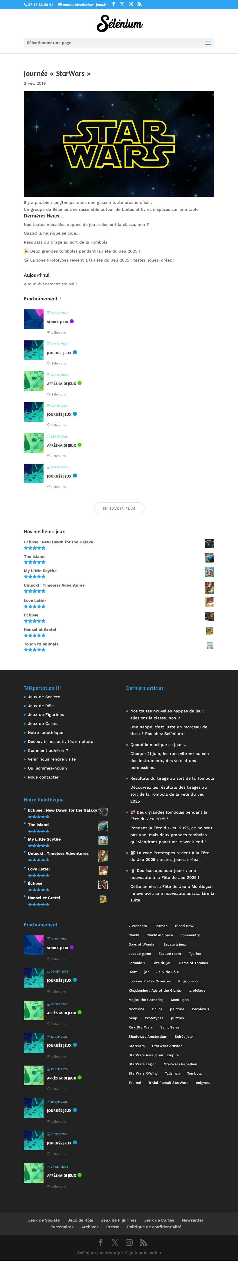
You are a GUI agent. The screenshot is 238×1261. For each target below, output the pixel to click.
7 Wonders (138, 926)
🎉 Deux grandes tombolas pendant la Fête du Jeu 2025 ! (82, 251)
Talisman (172, 1073)
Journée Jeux (59, 353)
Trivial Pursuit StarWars (168, 1083)
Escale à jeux (174, 944)
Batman (160, 926)
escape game (140, 954)
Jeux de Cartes (43, 723)
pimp (133, 1018)
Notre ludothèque (45, 732)
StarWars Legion (142, 1064)
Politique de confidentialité (154, 1226)
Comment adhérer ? (48, 750)
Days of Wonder (142, 944)
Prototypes (154, 1018)
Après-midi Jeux (61, 383)
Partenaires (62, 1226)
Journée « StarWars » (57, 73)
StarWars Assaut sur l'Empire (154, 1055)
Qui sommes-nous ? (48, 768)
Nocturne (136, 1009)
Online (157, 1009)
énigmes (203, 1083)
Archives (89, 1226)
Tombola (194, 1073)
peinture (177, 1009)
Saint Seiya (169, 1027)
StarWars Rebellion (180, 1064)
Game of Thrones (193, 963)
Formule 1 (137, 963)
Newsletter (192, 1220)
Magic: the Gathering (146, 1000)
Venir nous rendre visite (52, 759)
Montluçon (180, 1000)
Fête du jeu (161, 963)
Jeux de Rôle (41, 705)
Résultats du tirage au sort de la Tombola (65, 242)
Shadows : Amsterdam (148, 1037)
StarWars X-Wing (143, 1073)
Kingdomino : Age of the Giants (155, 990)
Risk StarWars (141, 1027)
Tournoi (135, 1083)
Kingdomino (188, 981)
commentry (190, 935)
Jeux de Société (44, 696)
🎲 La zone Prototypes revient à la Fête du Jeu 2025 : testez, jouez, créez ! (99, 260)
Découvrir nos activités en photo (60, 741)
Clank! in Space (160, 935)
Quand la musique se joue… (52, 233)
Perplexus (200, 1009)
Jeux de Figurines (46, 714)
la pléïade (196, 990)
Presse (112, 1226)
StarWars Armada (167, 1046)
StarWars (137, 1046)
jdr (146, 972)
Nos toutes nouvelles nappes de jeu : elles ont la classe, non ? (86, 224)
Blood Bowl (184, 926)
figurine (194, 954)
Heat (133, 972)
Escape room (169, 954)
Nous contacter (43, 777)
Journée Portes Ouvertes (150, 981)
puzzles (177, 1018)
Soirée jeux (184, 1037)
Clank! (134, 935)
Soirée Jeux (57, 322)
